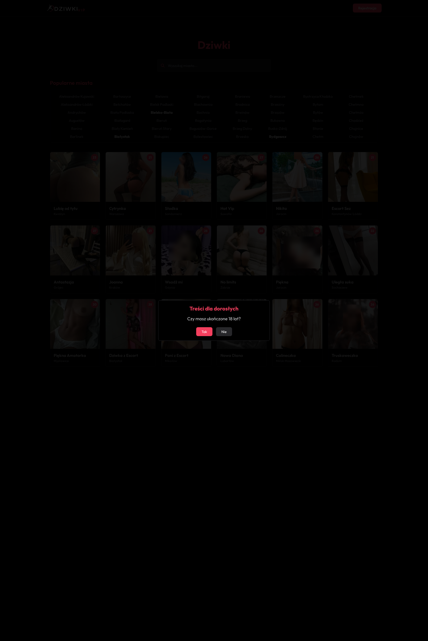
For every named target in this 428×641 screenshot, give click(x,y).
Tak (204, 331)
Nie (224, 331)
